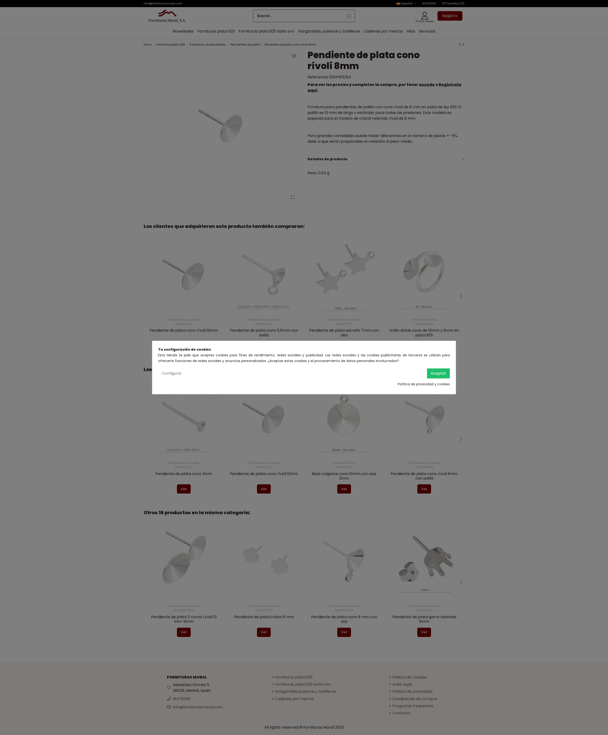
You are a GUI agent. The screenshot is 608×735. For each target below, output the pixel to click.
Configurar (172, 373)
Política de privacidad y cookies (424, 384)
